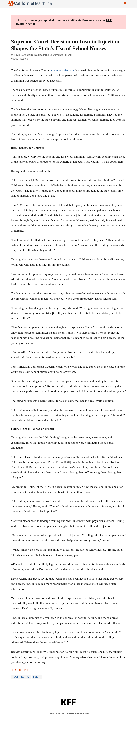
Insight (37, 677)
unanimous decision (62, 70)
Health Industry (21, 677)
